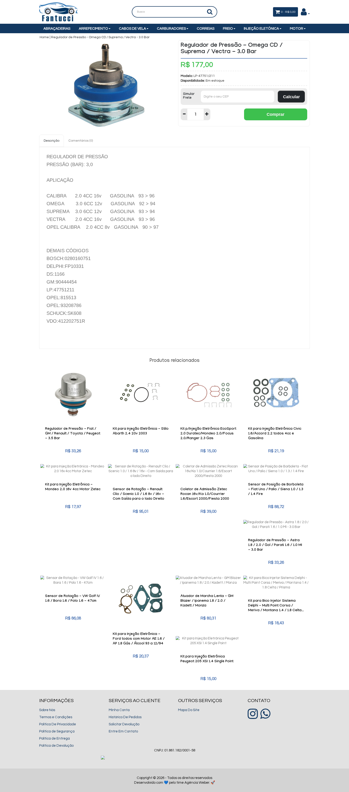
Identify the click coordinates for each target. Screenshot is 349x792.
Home (44, 37)
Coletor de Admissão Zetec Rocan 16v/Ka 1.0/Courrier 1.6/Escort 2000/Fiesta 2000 (204, 494)
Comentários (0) (80, 140)
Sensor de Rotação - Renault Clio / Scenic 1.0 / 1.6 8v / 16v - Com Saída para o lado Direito (138, 494)
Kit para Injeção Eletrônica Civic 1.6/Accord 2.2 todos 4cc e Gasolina (274, 434)
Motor (297, 28)
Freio (228, 28)
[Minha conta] (305, 13)
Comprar (275, 114)
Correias (205, 28)
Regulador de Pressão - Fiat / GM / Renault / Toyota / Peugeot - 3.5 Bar (72, 434)
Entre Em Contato (123, 731)
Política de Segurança (57, 731)
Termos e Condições (55, 717)
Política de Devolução (56, 745)
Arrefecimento (94, 28)
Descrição (51, 140)
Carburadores (172, 28)
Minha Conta (119, 710)
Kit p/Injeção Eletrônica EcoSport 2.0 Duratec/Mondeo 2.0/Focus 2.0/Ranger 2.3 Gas (208, 434)
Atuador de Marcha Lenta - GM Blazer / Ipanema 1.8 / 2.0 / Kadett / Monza (206, 601)
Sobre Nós (47, 710)
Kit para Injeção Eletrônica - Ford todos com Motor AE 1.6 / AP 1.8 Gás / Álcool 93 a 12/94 (139, 639)
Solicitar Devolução (124, 724)
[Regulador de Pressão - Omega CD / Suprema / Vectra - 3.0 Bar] (105, 85)
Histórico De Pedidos (125, 717)
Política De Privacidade (57, 724)
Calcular (291, 96)
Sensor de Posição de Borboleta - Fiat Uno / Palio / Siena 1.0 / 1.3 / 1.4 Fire (275, 490)
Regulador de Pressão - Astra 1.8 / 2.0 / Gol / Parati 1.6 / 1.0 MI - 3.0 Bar (275, 545)
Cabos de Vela (133, 28)
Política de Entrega (54, 738)
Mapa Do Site (188, 710)
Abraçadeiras (56, 28)
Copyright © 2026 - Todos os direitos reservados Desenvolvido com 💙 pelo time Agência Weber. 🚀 (174, 780)
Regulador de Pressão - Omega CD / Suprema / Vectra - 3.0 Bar (100, 37)
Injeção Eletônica (262, 28)
